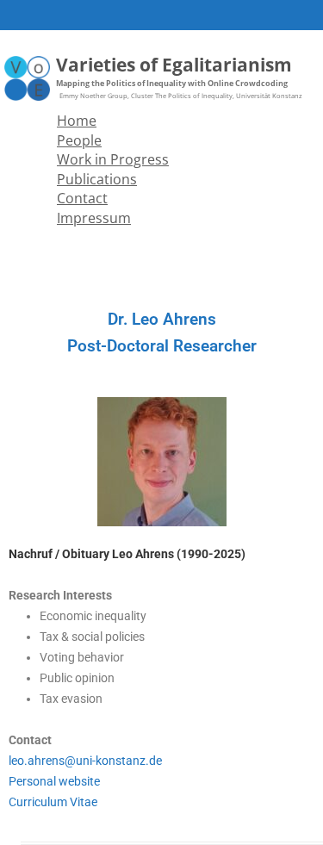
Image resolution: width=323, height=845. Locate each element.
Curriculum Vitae (53, 802)
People (79, 140)
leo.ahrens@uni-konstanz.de (85, 760)
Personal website (54, 781)
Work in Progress (113, 159)
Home (76, 120)
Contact (82, 198)
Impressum (94, 217)
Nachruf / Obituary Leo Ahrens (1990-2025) (127, 554)
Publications (97, 179)
